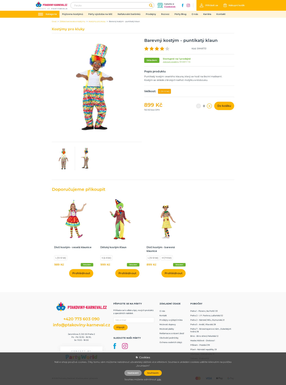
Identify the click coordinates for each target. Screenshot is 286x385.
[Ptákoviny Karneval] (51, 5)
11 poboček (169, 7)
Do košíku (224, 106)
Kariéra (207, 14)
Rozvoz (165, 14)
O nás (195, 14)
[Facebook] (182, 5)
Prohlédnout (81, 273)
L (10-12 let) (164, 91)
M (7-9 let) (166, 258)
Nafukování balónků (129, 14)
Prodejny (151, 14)
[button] (209, 5)
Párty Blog (180, 14)
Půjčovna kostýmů (72, 14)
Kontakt (221, 14)
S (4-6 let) (106, 258)
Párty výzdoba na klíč (100, 14)
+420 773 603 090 (81, 318)
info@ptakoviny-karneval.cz (81, 324)
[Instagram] (188, 5)
